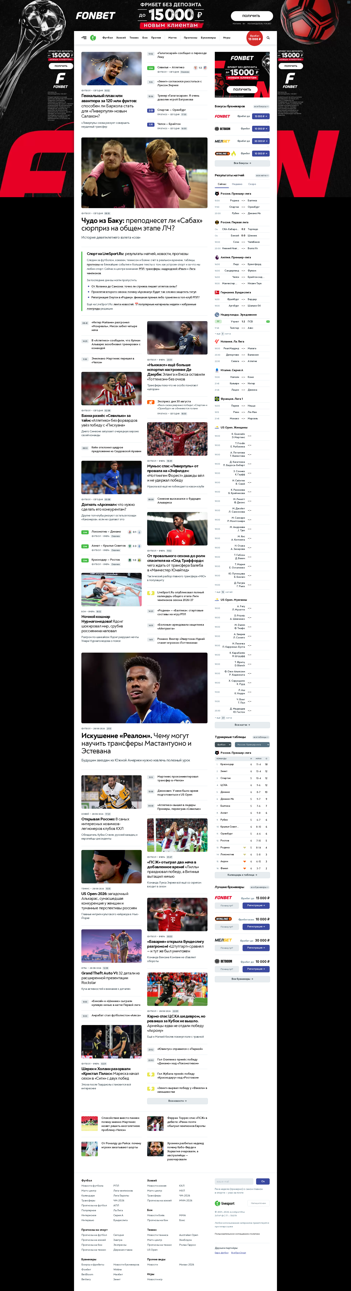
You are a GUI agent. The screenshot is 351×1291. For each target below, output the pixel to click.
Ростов (224, 840)
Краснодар (227, 764)
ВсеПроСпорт (238, 1252)
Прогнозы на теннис (93, 1250)
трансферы (153, 269)
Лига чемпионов (123, 1190)
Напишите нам (258, 1203)
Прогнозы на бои (91, 1245)
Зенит (223, 771)
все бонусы (261, 106)
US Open (152, 1250)
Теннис (134, 37)
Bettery (86, 1279)
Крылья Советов (230, 826)
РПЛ (141, 269)
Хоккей (121, 37)
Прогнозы (190, 37)
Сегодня (118, 1235)
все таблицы (261, 737)
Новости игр (155, 1279)
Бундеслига (120, 1220)
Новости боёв (156, 1215)
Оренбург (226, 833)
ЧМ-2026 (118, 1200)
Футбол (107, 37)
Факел (224, 868)
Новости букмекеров (126, 1264)
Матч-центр (88, 1190)
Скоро (252, 184)
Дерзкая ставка (122, 1250)
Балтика (225, 805)
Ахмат (224, 812)
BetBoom (87, 1274)
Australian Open (188, 1235)
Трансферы (88, 1200)
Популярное (88, 1210)
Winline (117, 1269)
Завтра (117, 1240)
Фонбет (86, 1269)
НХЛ (182, 1190)
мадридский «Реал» (173, 269)
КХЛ (181, 1185)
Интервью (87, 1220)
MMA (182, 1215)
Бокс (182, 1220)
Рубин (224, 819)
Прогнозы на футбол (94, 1205)
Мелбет (118, 1274)
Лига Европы (121, 1195)
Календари (88, 1195)
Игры (226, 37)
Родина (225, 847)
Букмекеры (208, 37)
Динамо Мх (227, 798)
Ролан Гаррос (187, 1245)
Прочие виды (156, 1259)
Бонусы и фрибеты (92, 1264)
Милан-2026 (186, 1264)
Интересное (88, 1215)
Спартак (225, 778)
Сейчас (222, 184)
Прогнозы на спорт (94, 1230)
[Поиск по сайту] (270, 38)
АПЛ (116, 1205)
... (267, 53)
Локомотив (227, 854)
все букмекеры (259, 887)
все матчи (262, 175)
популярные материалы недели (158, 304)
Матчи (172, 37)
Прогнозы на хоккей (93, 1240)
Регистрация (256, 905)
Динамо (225, 792)
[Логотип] (93, 38)
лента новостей (124, 304)
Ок (263, 1181)
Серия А (118, 1215)
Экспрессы (120, 1245)
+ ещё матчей (224, 592)
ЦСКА (223, 785)
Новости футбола (92, 1185)
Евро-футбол (222, 1252)
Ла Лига (118, 1210)
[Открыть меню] (84, 38)
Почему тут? (227, 905)
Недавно (237, 184)
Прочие (156, 37)
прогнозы (93, 264)
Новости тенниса (157, 1235)
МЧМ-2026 (185, 1200)
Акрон (224, 861)
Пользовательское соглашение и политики (237, 1233)
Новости (152, 1264)
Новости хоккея (156, 1185)
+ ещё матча (223, 333)
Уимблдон (185, 1240)
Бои (145, 37)
